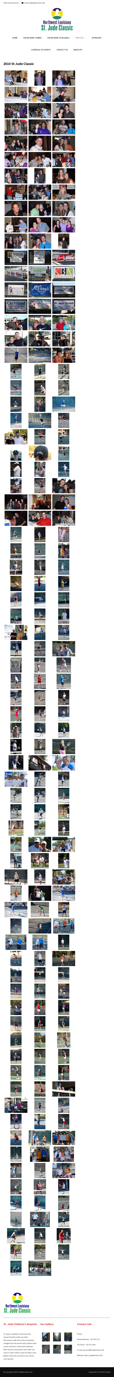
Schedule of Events (41, 50)
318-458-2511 (95, 1339)
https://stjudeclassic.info (93, 1355)
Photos (79, 38)
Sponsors (97, 38)
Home (15, 38)
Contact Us (62, 50)
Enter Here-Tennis (32, 38)
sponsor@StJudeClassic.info (93, 1350)
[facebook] (57, 1294)
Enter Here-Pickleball (59, 38)
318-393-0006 (91, 1345)
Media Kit (78, 50)
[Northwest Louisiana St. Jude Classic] (57, 30)
